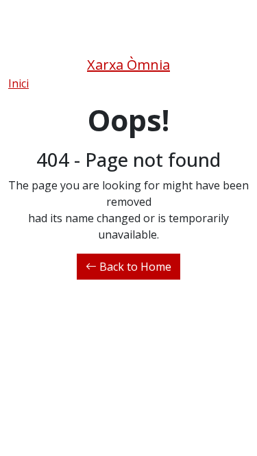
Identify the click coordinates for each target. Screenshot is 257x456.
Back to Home (134, 266)
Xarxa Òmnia (128, 64)
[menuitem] (18, 83)
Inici (18, 83)
